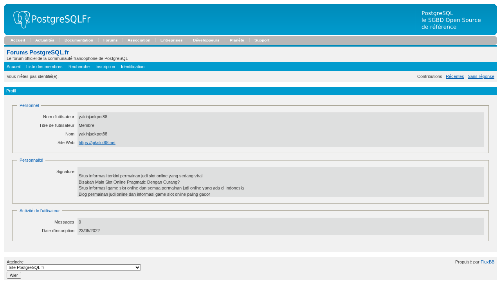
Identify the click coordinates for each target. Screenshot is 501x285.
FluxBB (487, 262)
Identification (132, 66)
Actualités (44, 40)
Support (261, 40)
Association (139, 40)
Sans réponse (481, 76)
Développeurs (206, 40)
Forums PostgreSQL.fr (38, 52)
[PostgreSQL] (49, 33)
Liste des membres (44, 66)
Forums (110, 40)
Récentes (455, 76)
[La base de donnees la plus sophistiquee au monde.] (456, 33)
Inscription (105, 66)
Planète (237, 40)
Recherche (79, 66)
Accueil (18, 40)
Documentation (79, 40)
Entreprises (171, 40)
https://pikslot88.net (97, 142)
